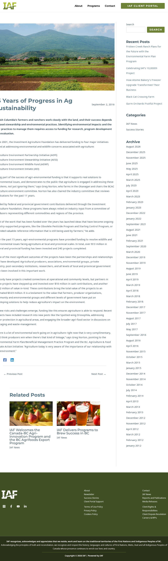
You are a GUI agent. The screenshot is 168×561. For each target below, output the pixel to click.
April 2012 (132, 429)
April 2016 (132, 345)
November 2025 (136, 157)
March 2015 (133, 362)
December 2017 (135, 307)
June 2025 (132, 163)
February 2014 (134, 395)
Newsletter (89, 494)
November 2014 (136, 379)
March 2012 (133, 434)
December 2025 (135, 152)
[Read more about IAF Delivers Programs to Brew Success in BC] (78, 413)
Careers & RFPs (149, 517)
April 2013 (132, 401)
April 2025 (132, 174)
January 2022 (133, 218)
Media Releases (149, 501)
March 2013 (133, 406)
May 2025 (132, 168)
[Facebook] (5, 360)
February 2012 (134, 440)
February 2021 (134, 240)
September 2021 (136, 224)
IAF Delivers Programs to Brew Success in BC (77, 431)
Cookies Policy (91, 514)
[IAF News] (131, 123)
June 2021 (132, 235)
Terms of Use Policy (93, 506)
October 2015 (134, 357)
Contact (110, 5)
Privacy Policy (90, 510)
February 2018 (134, 301)
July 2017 (131, 323)
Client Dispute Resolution (154, 514)
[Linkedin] (12, 360)
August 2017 (133, 318)
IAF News (15, 447)
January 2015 (133, 368)
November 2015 (136, 351)
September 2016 (136, 334)
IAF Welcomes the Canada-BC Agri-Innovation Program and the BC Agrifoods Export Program (30, 436)
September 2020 (136, 246)
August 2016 (133, 340)
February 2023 (134, 202)
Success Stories (91, 498)
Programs (93, 5)
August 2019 (133, 268)
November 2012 (136, 423)
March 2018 (133, 296)
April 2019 (132, 279)
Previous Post (13, 373)
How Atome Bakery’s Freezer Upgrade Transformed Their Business (143, 84)
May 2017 (132, 329)
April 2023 (132, 190)
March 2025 (133, 179)
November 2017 (136, 312)
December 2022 (135, 213)
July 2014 (131, 390)
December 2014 (135, 373)
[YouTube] (18, 506)
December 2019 (135, 257)
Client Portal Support (94, 501)
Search (130, 24)
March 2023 (133, 196)
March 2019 (133, 285)
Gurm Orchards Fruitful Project (144, 103)
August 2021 (133, 229)
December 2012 (135, 417)
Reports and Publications (154, 498)
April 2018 (132, 290)
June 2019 (132, 274)
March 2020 (133, 251)
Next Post (98, 373)
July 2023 (131, 185)
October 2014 (134, 384)
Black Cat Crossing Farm (140, 96)
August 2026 (133, 146)
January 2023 (133, 207)
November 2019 (136, 262)
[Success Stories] (135, 129)
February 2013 (134, 412)
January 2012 (133, 445)
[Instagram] (4, 506)
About (79, 5)
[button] (143, 6)
